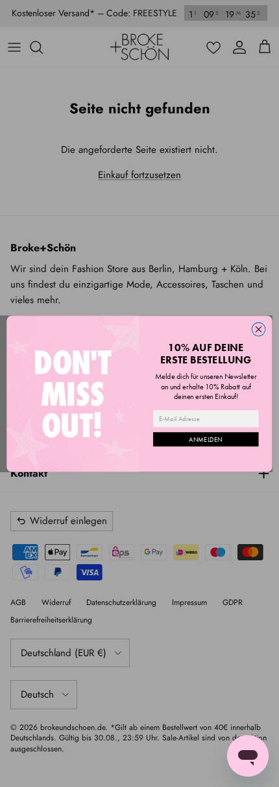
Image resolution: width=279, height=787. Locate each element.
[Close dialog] (258, 329)
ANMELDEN (206, 439)
